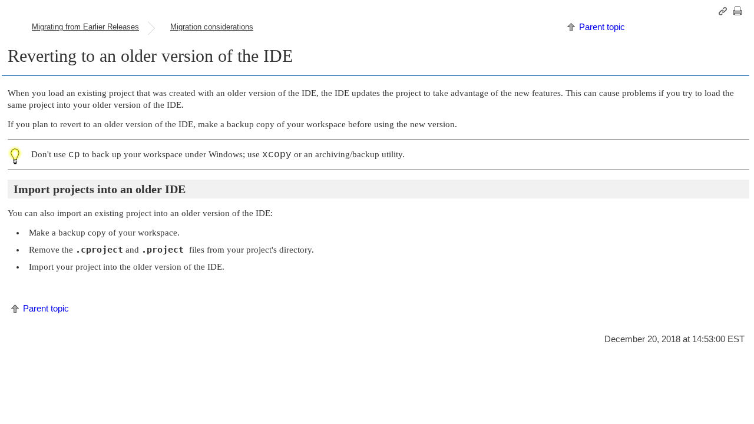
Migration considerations (211, 26)
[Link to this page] (724, 11)
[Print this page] (739, 11)
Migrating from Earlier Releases (85, 26)
